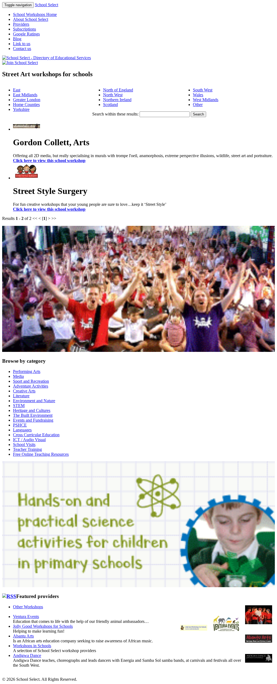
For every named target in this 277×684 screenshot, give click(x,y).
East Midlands (25, 94)
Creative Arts (24, 391)
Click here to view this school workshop (49, 160)
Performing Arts (26, 371)
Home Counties (26, 104)
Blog (17, 39)
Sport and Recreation (31, 381)
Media (18, 376)
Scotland (110, 104)
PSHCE (20, 425)
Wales (198, 94)
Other (198, 104)
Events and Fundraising (33, 420)
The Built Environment (32, 415)
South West (202, 90)
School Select (46, 4)
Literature (21, 396)
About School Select (30, 19)
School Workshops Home (35, 14)
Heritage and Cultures (31, 410)
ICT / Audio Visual (29, 439)
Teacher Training (27, 449)
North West (113, 94)
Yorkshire (21, 109)
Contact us (22, 48)
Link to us (21, 43)
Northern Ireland (117, 99)
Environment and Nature (34, 400)
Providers (21, 24)
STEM (19, 405)
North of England (118, 90)
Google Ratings (26, 34)
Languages (22, 430)
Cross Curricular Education (36, 434)
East (16, 90)
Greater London (26, 99)
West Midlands (205, 99)
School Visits (24, 444)
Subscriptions (24, 29)
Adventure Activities (30, 386)
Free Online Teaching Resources (41, 454)
